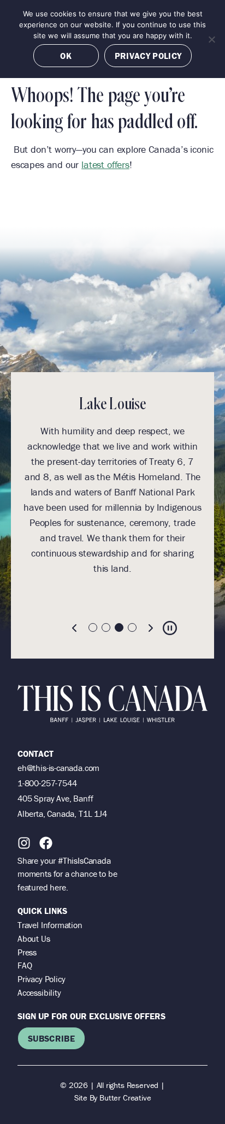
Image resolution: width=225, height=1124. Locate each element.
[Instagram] (24, 843)
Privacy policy (148, 55)
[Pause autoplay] (170, 628)
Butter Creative (125, 1097)
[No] (211, 39)
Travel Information (49, 924)
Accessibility (39, 992)
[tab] (92, 627)
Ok (66, 55)
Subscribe (51, 1038)
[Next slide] (150, 628)
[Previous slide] (75, 628)
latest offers (105, 164)
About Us (33, 938)
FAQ (24, 965)
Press (27, 952)
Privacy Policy (41, 978)
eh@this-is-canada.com (58, 767)
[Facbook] (45, 843)
